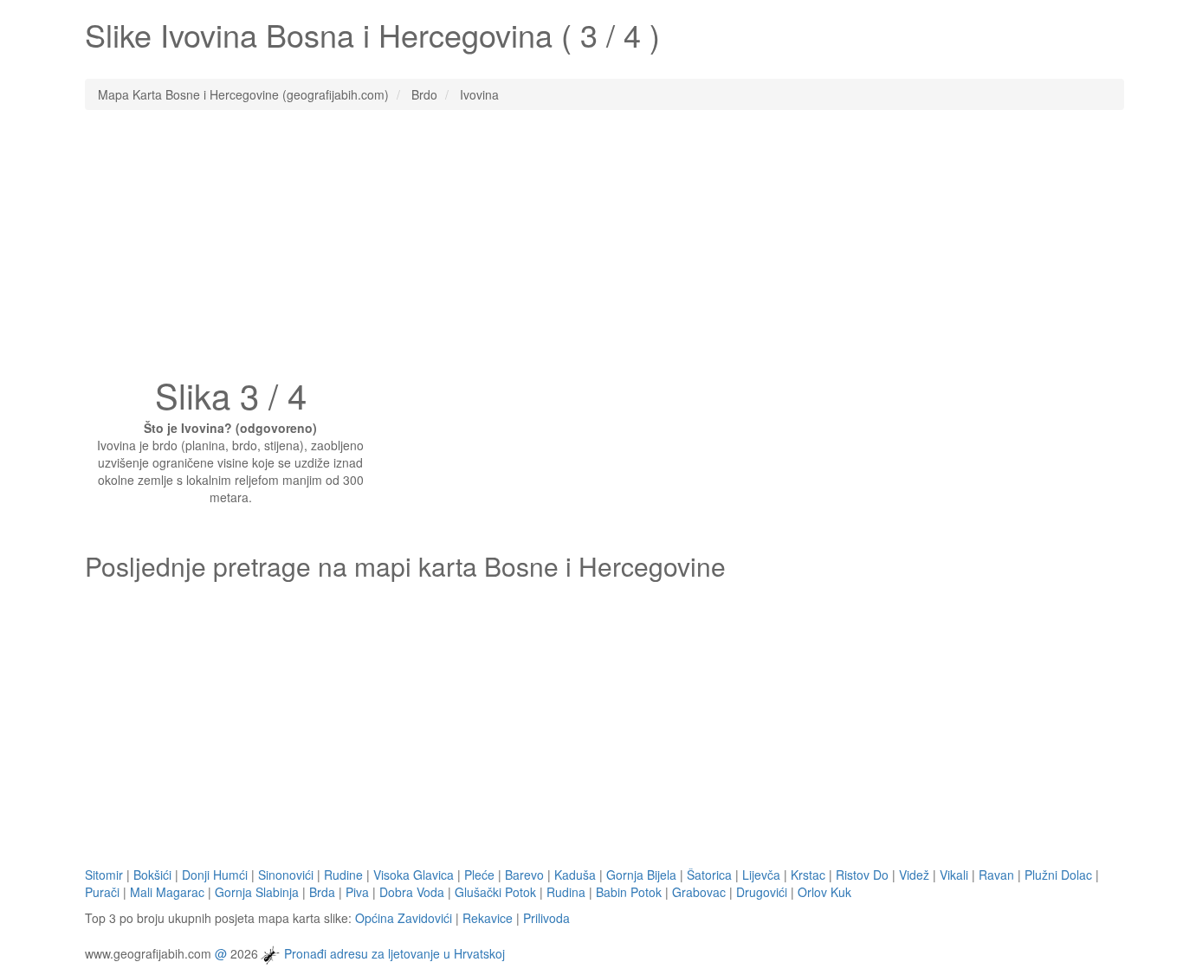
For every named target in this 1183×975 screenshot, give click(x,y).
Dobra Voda (411, 892)
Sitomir (104, 874)
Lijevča (761, 874)
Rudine (343, 874)
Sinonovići (286, 874)
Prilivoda (546, 918)
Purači (102, 892)
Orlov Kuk (824, 892)
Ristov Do (862, 874)
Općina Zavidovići (403, 918)
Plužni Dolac (1058, 874)
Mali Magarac (167, 892)
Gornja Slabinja (257, 892)
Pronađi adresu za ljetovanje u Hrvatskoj (394, 952)
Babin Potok (629, 892)
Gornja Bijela (641, 874)
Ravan (996, 874)
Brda (322, 892)
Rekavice (487, 918)
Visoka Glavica (413, 874)
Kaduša (575, 874)
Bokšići (152, 874)
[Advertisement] (591, 248)
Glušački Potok (495, 892)
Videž (914, 874)
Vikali (954, 874)
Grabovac (699, 892)
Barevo (524, 874)
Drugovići (761, 892)
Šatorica (709, 874)
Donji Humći (215, 874)
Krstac (808, 874)
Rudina (565, 892)
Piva (357, 892)
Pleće (479, 874)
